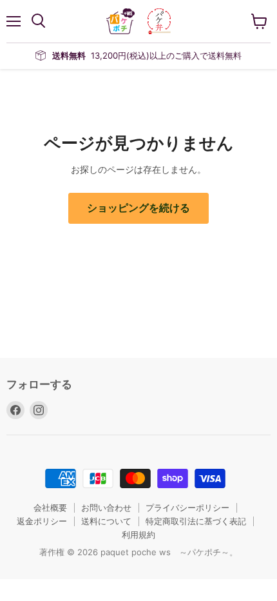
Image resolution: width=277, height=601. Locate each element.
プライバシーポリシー (187, 507)
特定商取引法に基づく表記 (196, 521)
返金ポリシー (42, 521)
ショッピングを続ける (138, 208)
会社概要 (50, 507)
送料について (106, 521)
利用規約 (138, 534)
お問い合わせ (106, 507)
